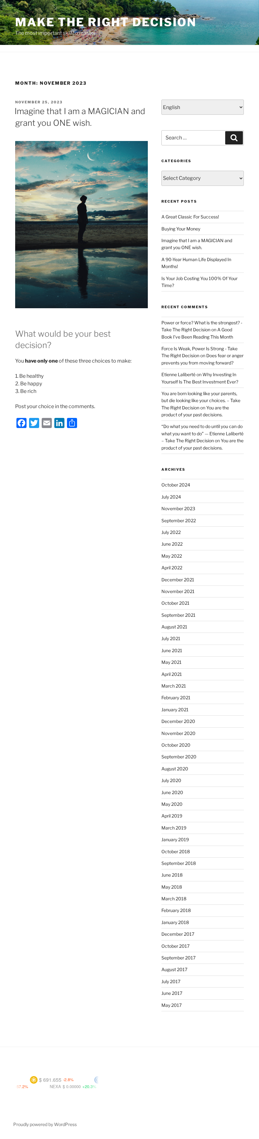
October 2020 (175, 745)
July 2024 (171, 496)
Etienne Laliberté (178, 374)
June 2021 (171, 650)
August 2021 (174, 626)
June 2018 (172, 875)
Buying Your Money (180, 228)
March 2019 (173, 827)
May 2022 (171, 556)
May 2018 (171, 887)
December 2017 (177, 934)
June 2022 (172, 544)
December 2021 (177, 579)
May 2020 (172, 804)
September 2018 (178, 863)
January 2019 (175, 839)
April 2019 (171, 815)
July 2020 (171, 780)
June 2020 (172, 792)
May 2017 (171, 1005)
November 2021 (178, 591)
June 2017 (171, 993)
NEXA (38, 1086)
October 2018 (175, 851)
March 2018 (173, 898)
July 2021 (170, 638)
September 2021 (178, 615)
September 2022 (178, 520)
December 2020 (178, 721)
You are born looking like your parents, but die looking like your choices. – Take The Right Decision (200, 400)
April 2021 (171, 674)
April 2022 (171, 567)
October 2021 (175, 603)
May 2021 (171, 662)
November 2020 (178, 733)
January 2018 (175, 922)
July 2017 (170, 981)
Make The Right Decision (105, 22)
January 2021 (175, 709)
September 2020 (178, 756)
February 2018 (176, 910)
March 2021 (173, 686)
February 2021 (175, 697)
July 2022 (171, 532)
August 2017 (174, 969)
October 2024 (175, 484)
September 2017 (178, 957)
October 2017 (175, 946)
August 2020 (174, 768)
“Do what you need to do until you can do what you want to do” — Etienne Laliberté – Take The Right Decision (202, 433)
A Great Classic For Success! (190, 216)
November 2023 (178, 508)
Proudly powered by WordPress (45, 1124)
